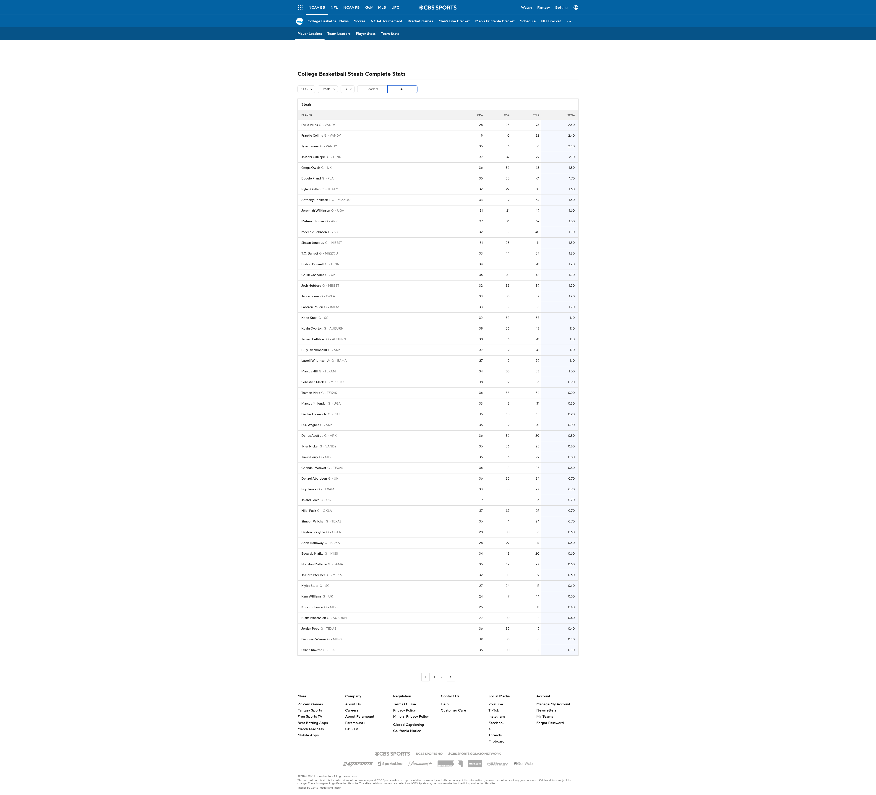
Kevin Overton (312, 329)
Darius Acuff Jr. (312, 436)
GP (479, 115)
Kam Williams (311, 597)
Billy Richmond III (314, 350)
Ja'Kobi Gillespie (313, 157)
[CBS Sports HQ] (429, 753)
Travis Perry (309, 457)
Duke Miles (309, 125)
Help (445, 704)
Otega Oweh (310, 168)
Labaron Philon (312, 307)
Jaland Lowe (310, 500)
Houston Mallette (314, 564)
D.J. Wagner (310, 425)
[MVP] (475, 762)
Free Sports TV (309, 716)
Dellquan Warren (313, 639)
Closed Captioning (408, 724)
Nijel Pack (308, 511)
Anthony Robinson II (316, 200)
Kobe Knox (309, 318)
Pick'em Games (310, 704)
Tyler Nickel (309, 446)
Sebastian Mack (312, 382)
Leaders (372, 89)
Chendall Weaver (313, 468)
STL (535, 115)
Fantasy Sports (309, 710)
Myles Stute (309, 586)
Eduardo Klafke (312, 554)
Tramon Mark (310, 393)
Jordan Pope (310, 629)
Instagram (496, 716)
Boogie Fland (311, 179)
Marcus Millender (314, 404)
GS (506, 115)
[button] (569, 21)
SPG (570, 115)
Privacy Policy (404, 710)
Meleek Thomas (312, 221)
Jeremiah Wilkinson (315, 211)
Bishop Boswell (312, 264)
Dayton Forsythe (313, 532)
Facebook (496, 723)
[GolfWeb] (523, 763)
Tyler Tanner (310, 146)
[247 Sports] (358, 763)
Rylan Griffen (311, 189)
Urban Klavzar (311, 650)
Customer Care (453, 710)
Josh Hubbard (311, 286)
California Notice (407, 731)
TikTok (493, 710)
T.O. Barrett (309, 254)
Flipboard (496, 741)
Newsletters (546, 710)
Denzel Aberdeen (314, 479)
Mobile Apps (308, 735)
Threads (495, 735)
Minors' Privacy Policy (411, 716)
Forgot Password (550, 723)
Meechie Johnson (314, 232)
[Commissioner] (450, 762)
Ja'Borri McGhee (313, 575)
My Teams (544, 716)
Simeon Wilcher (313, 522)
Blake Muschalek (313, 618)
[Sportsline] (390, 763)
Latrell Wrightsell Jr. (315, 361)
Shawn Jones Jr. (312, 243)
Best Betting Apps (312, 723)
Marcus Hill (309, 371)
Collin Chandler (312, 275)
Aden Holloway (312, 543)
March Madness (310, 729)
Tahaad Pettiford (313, 339)
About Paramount (359, 716)
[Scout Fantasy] (497, 763)
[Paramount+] (420, 762)
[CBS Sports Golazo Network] (474, 753)
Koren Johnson (312, 607)
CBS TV (351, 729)
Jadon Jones (310, 296)
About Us (353, 704)
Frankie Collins (312, 136)
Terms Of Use (404, 704)
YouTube (495, 704)
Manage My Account (553, 704)
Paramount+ (355, 723)
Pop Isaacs (308, 489)
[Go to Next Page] (451, 677)
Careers (351, 710)
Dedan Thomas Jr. (314, 414)
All (402, 89)
